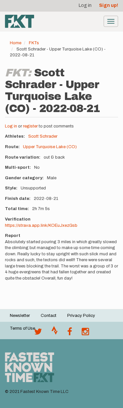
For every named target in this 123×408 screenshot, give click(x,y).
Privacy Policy (81, 315)
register (30, 126)
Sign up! (108, 5)
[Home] (19, 21)
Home (15, 43)
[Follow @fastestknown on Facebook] (69, 333)
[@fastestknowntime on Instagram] (85, 333)
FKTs (34, 43)
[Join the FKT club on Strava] (54, 333)
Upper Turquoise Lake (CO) (50, 147)
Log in (85, 5)
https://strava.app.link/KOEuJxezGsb (41, 225)
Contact (48, 315)
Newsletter (20, 315)
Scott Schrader (42, 136)
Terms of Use (22, 328)
